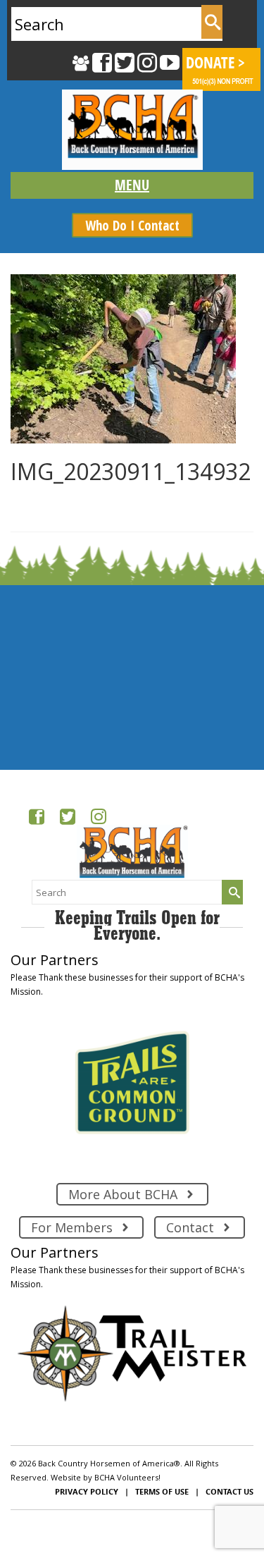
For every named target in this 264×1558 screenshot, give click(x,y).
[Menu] (132, 185)
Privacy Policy (86, 1491)
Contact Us (229, 1491)
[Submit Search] (211, 22)
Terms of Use (162, 1491)
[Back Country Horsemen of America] (132, 130)
